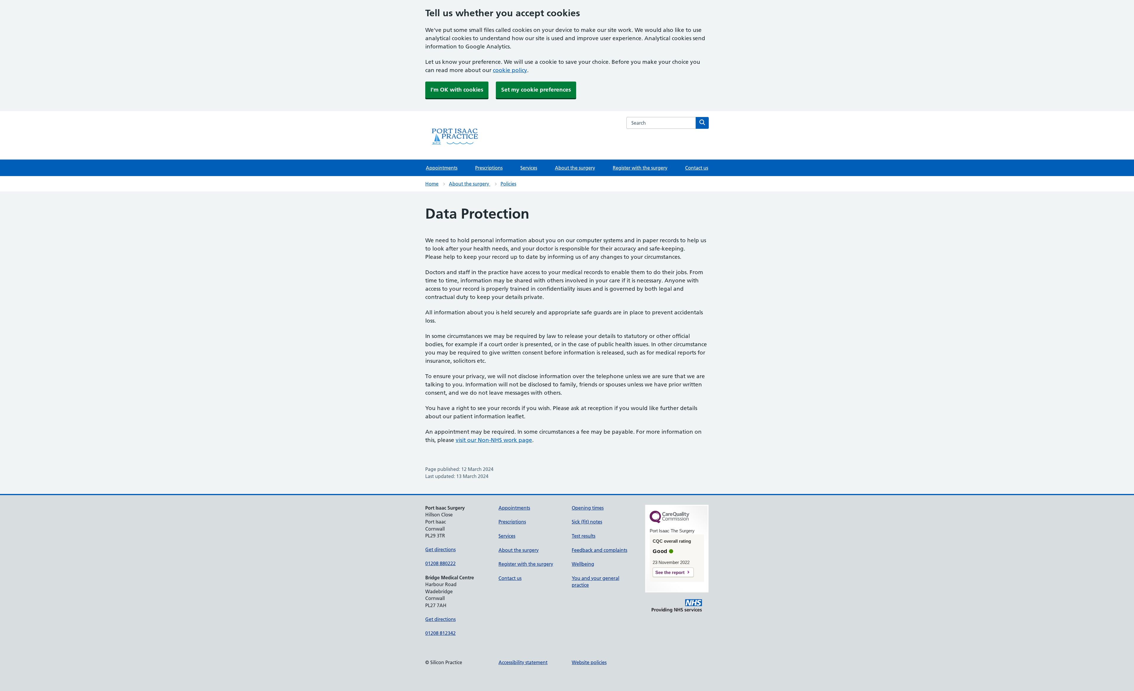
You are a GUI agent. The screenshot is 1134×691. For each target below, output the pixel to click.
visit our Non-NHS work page (494, 440)
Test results (583, 536)
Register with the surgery (640, 168)
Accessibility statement (523, 662)
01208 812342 (440, 633)
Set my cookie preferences (536, 89)
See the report (670, 572)
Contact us (696, 168)
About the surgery (575, 168)
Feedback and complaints (599, 550)
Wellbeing (583, 564)
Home (432, 184)
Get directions (440, 549)
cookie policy (510, 70)
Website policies (589, 662)
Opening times (588, 508)
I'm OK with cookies (457, 89)
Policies (508, 184)
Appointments (441, 168)
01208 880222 (440, 563)
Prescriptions (489, 168)
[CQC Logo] (669, 521)
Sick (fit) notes (587, 522)
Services (528, 168)
